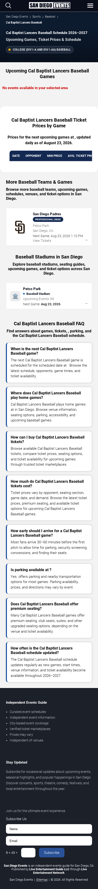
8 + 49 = (12, 853)
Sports (36, 16)
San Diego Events (17, 16)
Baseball (50, 16)
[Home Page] (49, 6)
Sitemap (42, 879)
